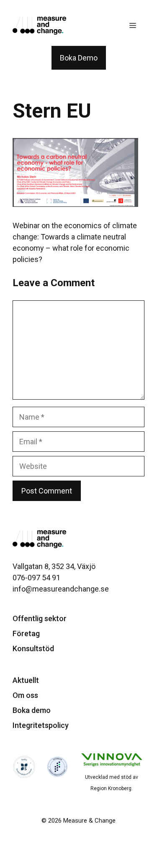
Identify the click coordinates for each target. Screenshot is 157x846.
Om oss (25, 695)
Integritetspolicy (41, 725)
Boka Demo (79, 57)
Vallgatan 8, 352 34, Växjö (54, 566)
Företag (26, 633)
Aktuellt (26, 680)
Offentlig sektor (40, 618)
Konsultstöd (33, 648)
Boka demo (32, 710)
